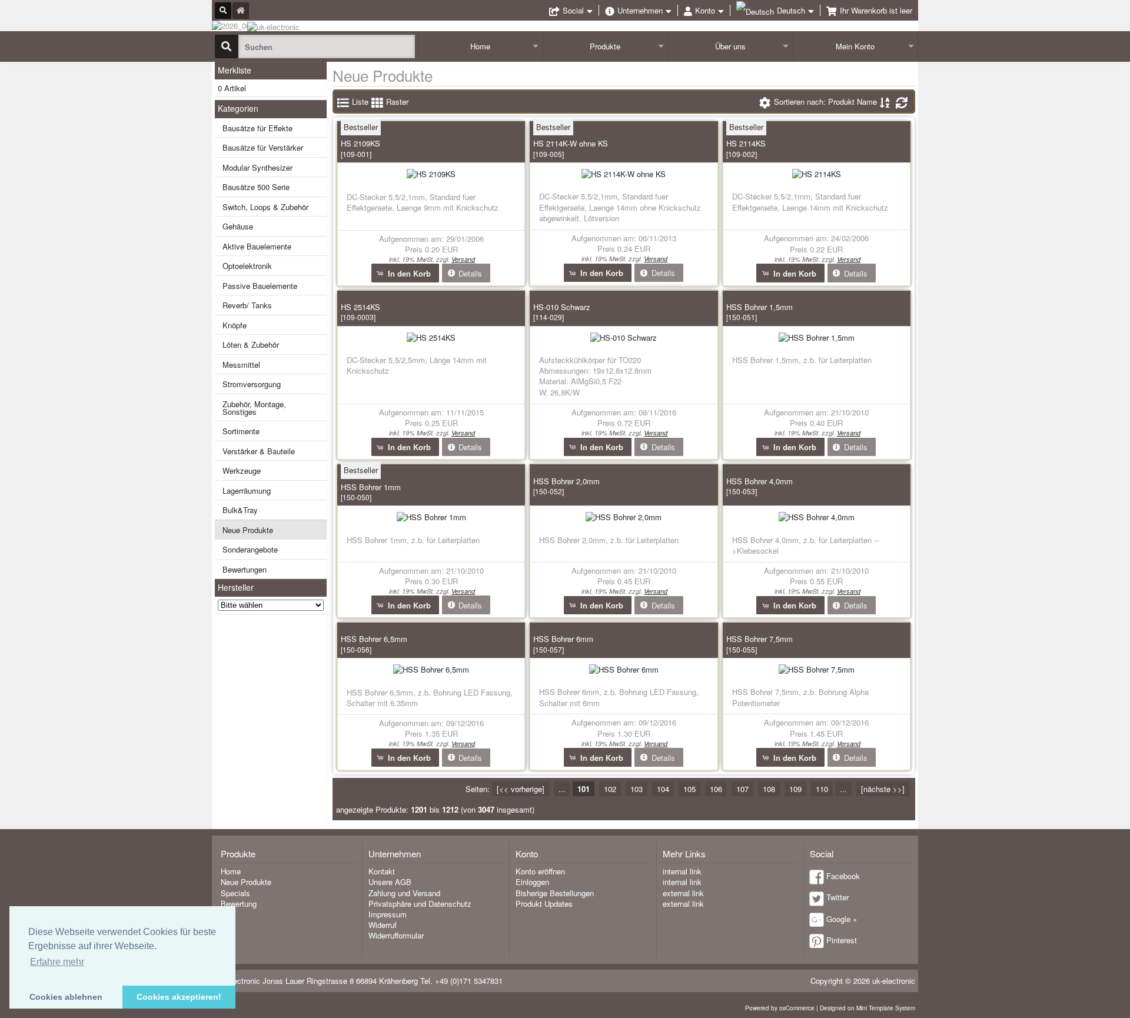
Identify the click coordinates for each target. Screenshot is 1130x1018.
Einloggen (532, 881)
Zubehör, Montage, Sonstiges (254, 407)
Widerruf (382, 924)
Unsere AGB (389, 881)
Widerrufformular (396, 935)
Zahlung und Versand (404, 893)
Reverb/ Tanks (247, 305)
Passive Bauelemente (259, 285)
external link (683, 893)
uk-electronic (893, 980)
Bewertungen (244, 569)
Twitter (837, 897)
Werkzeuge (241, 470)
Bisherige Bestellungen (555, 893)
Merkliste (234, 70)
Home (480, 46)
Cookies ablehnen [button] (65, 997)
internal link (682, 871)
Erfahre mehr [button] (57, 962)
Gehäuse (237, 226)
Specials (235, 893)
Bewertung (239, 903)
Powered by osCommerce (780, 1008)
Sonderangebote (250, 549)
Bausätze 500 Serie (256, 186)
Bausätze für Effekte (257, 128)
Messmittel (241, 364)
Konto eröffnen (540, 871)
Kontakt (381, 871)
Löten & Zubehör (250, 344)
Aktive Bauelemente (256, 246)
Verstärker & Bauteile (258, 451)
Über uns (730, 46)
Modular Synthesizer (257, 167)
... (562, 788)
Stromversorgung (251, 384)
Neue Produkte (247, 529)
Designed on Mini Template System (867, 1008)
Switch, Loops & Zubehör (265, 206)
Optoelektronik (247, 265)
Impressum (387, 914)
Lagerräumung (246, 490)
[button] (405, 273)
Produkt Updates (544, 903)
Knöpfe (234, 325)
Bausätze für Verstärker (262, 147)
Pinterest (841, 940)
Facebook (843, 875)
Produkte (605, 46)
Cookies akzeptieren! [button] (179, 997)
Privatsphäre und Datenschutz (419, 903)
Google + (842, 918)
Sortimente (241, 431)
